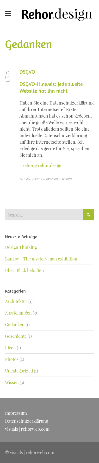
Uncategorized (19, 371)
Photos (12, 359)
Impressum (16, 413)
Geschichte (16, 336)
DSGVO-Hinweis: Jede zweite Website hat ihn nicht (51, 87)
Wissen (12, 382)
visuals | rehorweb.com (27, 429)
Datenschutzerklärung (26, 421)
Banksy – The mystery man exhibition (41, 259)
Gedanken (15, 324)
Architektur (16, 301)
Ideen (10, 348)
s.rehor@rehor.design (41, 165)
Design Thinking (21, 247)
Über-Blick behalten (24, 270)
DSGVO (27, 71)
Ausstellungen (18, 313)
